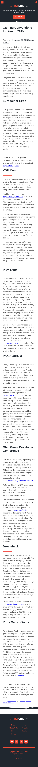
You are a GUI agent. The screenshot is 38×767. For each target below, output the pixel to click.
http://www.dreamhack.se (13, 604)
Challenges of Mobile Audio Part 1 (11, 704)
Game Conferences (12, 701)
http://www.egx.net (11, 165)
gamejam (5, 702)
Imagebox (19, 759)
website (21, 675)
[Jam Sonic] (19, 6)
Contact (13, 734)
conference (22, 701)
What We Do (13, 728)
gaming (9, 702)
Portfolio (25, 728)
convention (28, 701)
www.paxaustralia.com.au (13, 395)
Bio (25, 725)
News (13, 731)
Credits (24, 731)
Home (13, 725)
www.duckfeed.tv (21, 510)
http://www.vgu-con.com (13, 197)
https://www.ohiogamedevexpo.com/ (18, 480)
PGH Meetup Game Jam (8, 703)
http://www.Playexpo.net (13, 343)
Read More (19, 16)
